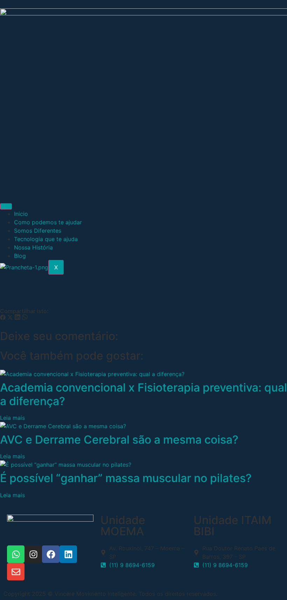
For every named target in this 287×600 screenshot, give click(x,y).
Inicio (21, 213)
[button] (3, 318)
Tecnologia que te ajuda (46, 238)
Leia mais (12, 417)
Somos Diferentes (37, 230)
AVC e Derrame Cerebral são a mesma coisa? (119, 439)
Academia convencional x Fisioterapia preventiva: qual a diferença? (143, 394)
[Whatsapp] (15, 554)
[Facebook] (50, 554)
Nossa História (33, 247)
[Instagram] (33, 554)
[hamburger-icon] (6, 206)
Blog (20, 255)
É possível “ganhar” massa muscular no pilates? (126, 478)
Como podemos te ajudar (48, 222)
